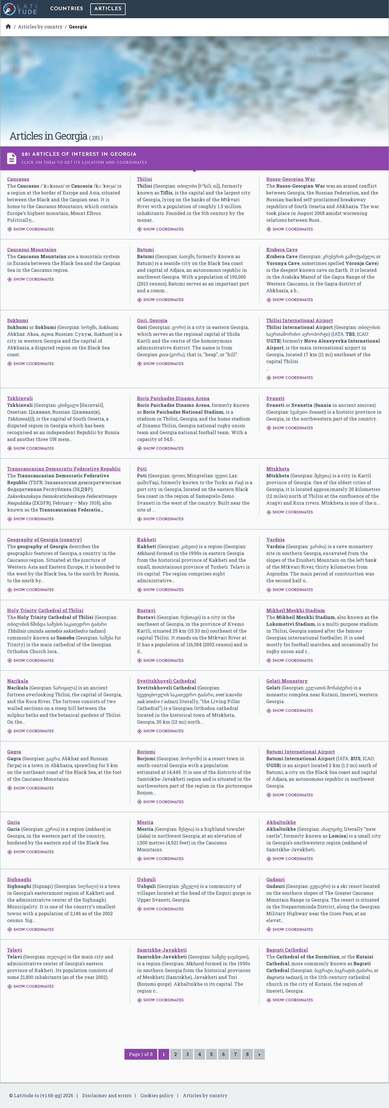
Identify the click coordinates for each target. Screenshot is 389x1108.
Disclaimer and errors (106, 1095)
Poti (142, 469)
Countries (66, 9)
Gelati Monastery (287, 681)
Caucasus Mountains (31, 249)
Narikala (17, 681)
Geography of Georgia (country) (44, 539)
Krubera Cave (282, 249)
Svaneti (275, 398)
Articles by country (205, 1095)
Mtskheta (277, 469)
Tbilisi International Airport (299, 320)
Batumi (145, 249)
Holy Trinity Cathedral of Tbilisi (45, 610)
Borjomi (146, 752)
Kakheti (146, 539)
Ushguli (146, 879)
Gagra (14, 752)
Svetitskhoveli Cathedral (166, 681)
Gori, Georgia (152, 320)
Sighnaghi (19, 879)
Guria (13, 822)
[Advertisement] (194, 85)
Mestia (145, 822)
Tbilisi (144, 179)
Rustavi (146, 610)
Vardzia (275, 539)
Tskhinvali (20, 398)
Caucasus (18, 179)
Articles (108, 9)
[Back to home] (20, 9)
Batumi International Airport (300, 752)
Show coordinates (30, 229)
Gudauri (275, 879)
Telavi (14, 950)
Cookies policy (157, 1095)
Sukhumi (17, 320)
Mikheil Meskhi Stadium (295, 610)
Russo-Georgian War (290, 179)
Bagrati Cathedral (287, 950)
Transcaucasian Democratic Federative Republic (64, 469)
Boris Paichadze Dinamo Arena (173, 398)
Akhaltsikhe (281, 822)
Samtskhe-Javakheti (162, 950)
